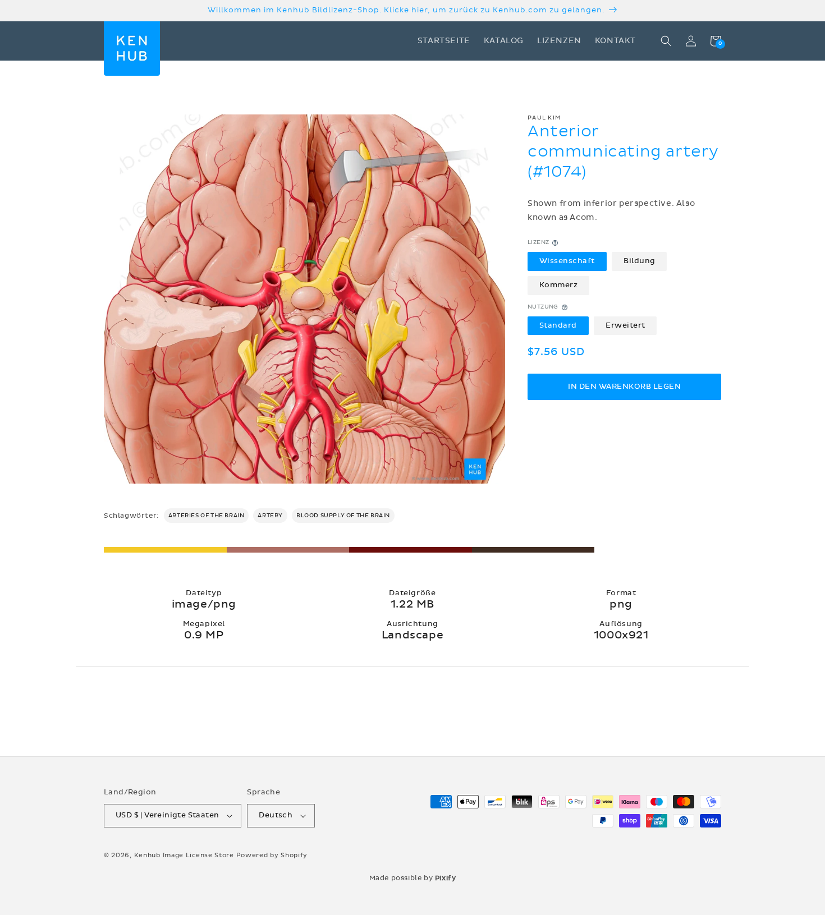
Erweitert (625, 325)
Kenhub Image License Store (184, 855)
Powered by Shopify (272, 855)
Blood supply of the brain (343, 515)
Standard (558, 325)
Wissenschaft (567, 261)
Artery (270, 515)
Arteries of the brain (206, 515)
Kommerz (558, 285)
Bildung (640, 261)
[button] (666, 41)
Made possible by (412, 878)
